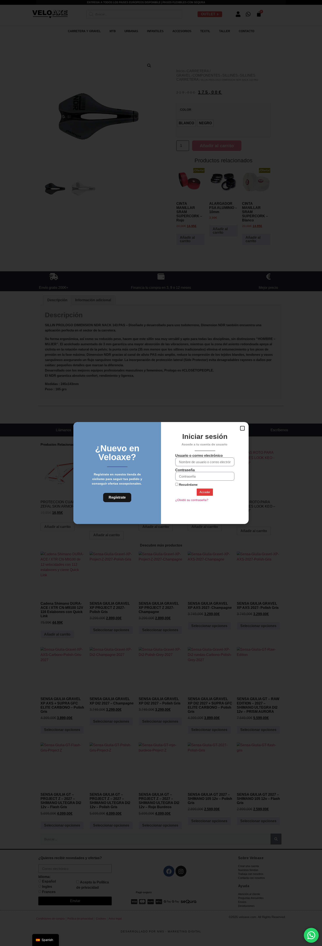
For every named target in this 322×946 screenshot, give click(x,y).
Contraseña (185, 470)
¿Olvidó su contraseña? (191, 500)
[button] (242, 428)
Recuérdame (188, 484)
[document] (161, 473)
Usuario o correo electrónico (199, 455)
